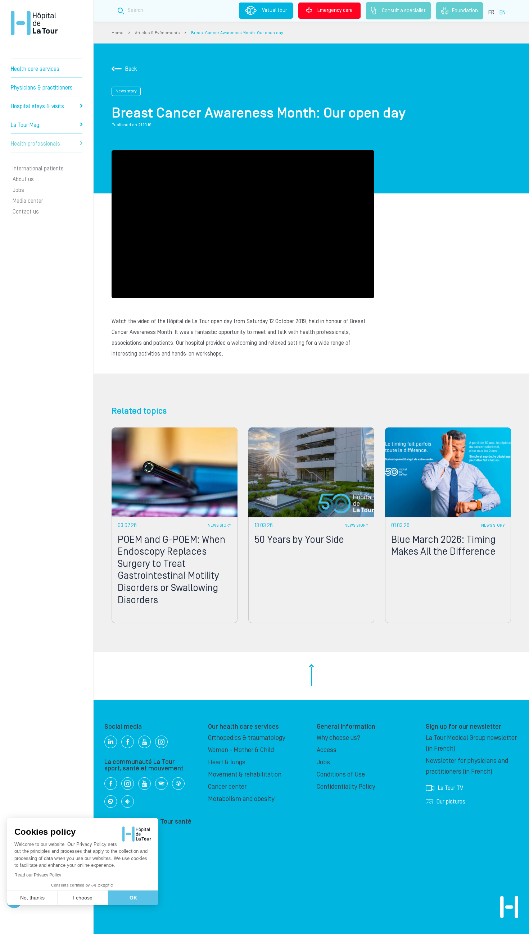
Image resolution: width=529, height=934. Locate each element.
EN (502, 12)
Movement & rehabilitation (244, 774)
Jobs (18, 190)
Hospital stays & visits (37, 106)
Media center (28, 201)
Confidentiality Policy (346, 787)
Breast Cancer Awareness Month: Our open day (237, 33)
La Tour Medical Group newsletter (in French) (471, 743)
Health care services (35, 69)
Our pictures (451, 801)
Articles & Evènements (157, 33)
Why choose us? (338, 738)
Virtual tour (274, 10)
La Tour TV (450, 788)
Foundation (465, 10)
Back (131, 69)
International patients (38, 168)
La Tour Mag (25, 125)
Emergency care (335, 10)
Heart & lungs (226, 762)
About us (23, 179)
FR (491, 12)
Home (117, 33)
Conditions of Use (341, 774)
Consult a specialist (404, 10)
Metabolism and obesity (241, 799)
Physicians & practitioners (42, 87)
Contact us (26, 212)
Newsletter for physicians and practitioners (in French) (467, 766)
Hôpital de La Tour (34, 23)
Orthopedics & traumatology (246, 738)
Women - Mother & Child (241, 750)
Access (326, 750)
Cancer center (227, 787)
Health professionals (35, 144)
